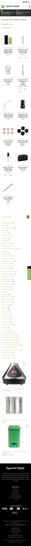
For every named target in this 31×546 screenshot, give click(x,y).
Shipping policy (15, 492)
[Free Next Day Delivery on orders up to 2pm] (2, 11)
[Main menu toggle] (2, 6)
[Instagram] (26, 2)
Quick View (8, 45)
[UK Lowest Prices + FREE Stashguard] (17, 11)
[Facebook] (24, 2)
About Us (15, 488)
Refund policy (15, 494)
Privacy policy (15, 490)
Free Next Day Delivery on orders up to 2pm (7, 13)
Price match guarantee (15, 497)
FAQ (15, 499)
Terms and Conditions (15, 496)
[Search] (28, 216)
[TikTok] (28, 2)
